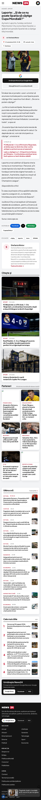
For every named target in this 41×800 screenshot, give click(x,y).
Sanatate (24, 732)
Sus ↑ (18, 797)
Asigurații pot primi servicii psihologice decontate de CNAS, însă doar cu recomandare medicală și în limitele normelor (16, 560)
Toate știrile (33, 491)
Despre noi (5, 752)
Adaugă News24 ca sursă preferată (20, 86)
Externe (4, 739)
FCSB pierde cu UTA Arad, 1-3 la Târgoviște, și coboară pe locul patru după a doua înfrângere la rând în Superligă (20, 307)
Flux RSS (12, 797)
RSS (29, 691)
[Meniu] (3, 3)
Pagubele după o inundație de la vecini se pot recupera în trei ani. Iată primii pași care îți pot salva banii (16, 513)
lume (27, 238)
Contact (5, 774)
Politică (4, 743)
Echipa (4, 755)
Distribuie (7, 46)
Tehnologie (25, 736)
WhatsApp (31, 226)
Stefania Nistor (17, 245)
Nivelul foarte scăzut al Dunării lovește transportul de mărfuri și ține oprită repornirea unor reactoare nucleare (16, 548)
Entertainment (7, 736)
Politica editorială (8, 758)
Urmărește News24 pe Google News (20, 80)
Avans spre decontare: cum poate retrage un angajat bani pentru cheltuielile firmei (15, 609)
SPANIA (35, 238)
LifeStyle (24, 729)
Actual (4, 729)
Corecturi (5, 762)
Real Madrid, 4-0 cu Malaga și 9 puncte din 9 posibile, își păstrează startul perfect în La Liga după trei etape (19, 343)
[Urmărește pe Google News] (38, 3)
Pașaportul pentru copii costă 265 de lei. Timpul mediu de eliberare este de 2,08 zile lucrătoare (16, 524)
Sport (23, 739)
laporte (20, 238)
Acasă (4, 8)
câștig (13, 238)
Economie (24, 743)
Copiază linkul (7, 230)
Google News (9, 691)
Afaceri (4, 732)
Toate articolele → (17, 266)
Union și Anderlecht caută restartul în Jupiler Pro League (15, 378)
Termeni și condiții (8, 778)
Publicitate (5, 765)
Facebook (15, 226)
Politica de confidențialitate (11, 781)
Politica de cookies (8, 784)
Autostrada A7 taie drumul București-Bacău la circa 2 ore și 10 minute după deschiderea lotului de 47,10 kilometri (16, 598)
